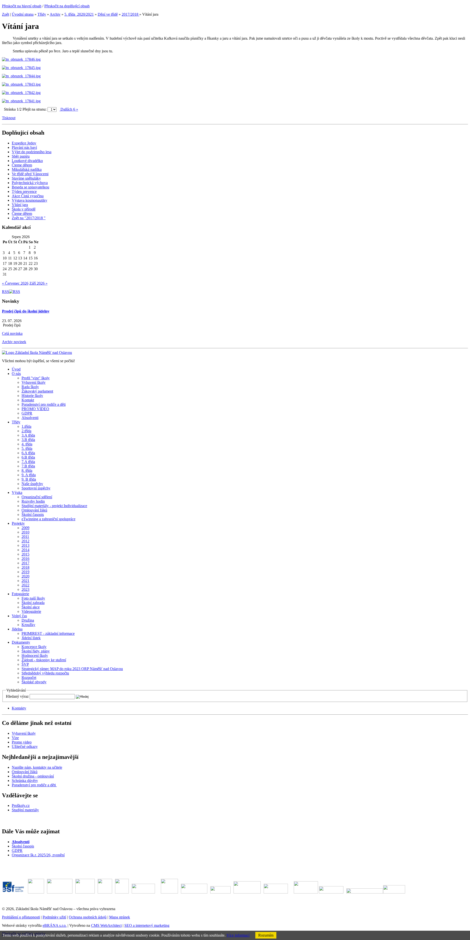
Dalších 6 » (68, 109)
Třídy (41, 14)
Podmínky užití (54, 917)
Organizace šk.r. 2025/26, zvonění (38, 855)
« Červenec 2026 (15, 283)
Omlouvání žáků (24, 772)
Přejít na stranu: (35, 109)
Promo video (22, 742)
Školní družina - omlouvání (33, 776)
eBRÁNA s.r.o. (55, 925)
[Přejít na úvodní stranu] (37, 352)
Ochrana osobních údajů (87, 917)
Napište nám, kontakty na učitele (37, 767)
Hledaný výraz (17, 696)
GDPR (17, 850)
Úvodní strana (23, 14)
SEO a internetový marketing (146, 925)
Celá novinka (12, 333)
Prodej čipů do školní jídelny (25, 311)
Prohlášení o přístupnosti (21, 917)
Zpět (5, 14)
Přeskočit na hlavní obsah (21, 6)
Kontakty (19, 708)
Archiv (55, 14)
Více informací (237, 935)
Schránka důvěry (25, 780)
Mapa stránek (119, 917)
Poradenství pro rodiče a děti (34, 785)
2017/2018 (130, 14)
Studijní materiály (25, 810)
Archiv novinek (14, 342)
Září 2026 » (38, 283)
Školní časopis (23, 846)
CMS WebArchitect (106, 925)
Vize (15, 738)
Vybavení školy (24, 733)
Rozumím (265, 935)
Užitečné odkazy (25, 746)
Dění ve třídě (108, 14)
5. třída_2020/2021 (79, 14)
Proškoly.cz (21, 805)
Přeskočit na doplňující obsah (67, 6)
